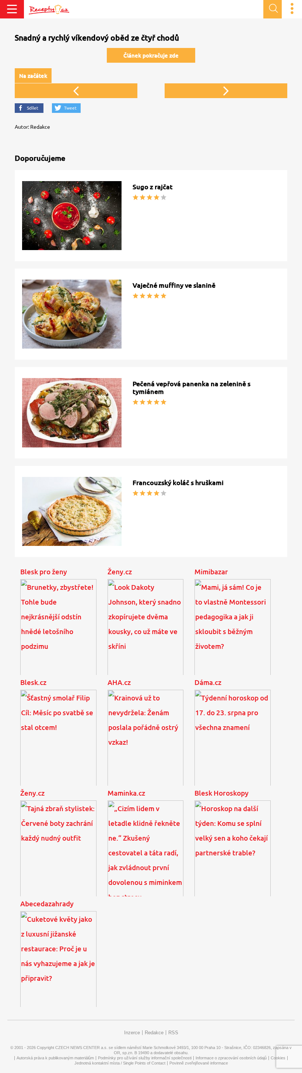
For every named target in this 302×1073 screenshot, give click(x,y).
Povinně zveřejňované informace (198, 1063)
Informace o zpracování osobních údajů (231, 1058)
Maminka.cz (126, 793)
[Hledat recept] (272, 9)
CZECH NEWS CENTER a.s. (81, 1047)
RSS (173, 1032)
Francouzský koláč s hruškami (178, 482)
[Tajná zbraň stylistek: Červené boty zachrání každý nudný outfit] (58, 855)
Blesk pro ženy (43, 572)
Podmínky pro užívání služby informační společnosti (145, 1058)
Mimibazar (211, 572)
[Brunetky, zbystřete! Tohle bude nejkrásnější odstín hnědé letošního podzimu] (58, 634)
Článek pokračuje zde (151, 55)
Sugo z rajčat (153, 186)
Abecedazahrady (47, 904)
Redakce (154, 1032)
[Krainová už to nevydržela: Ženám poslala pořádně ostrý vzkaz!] (146, 744)
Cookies (278, 1058)
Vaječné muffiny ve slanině (174, 285)
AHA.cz (119, 682)
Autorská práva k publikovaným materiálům (55, 1058)
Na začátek (33, 76)
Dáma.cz (207, 682)
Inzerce (132, 1032)
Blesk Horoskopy (221, 793)
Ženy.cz (120, 572)
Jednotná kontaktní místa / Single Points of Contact (119, 1063)
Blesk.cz (33, 682)
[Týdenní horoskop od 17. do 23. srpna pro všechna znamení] (232, 744)
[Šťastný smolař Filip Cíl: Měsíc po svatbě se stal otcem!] (58, 744)
